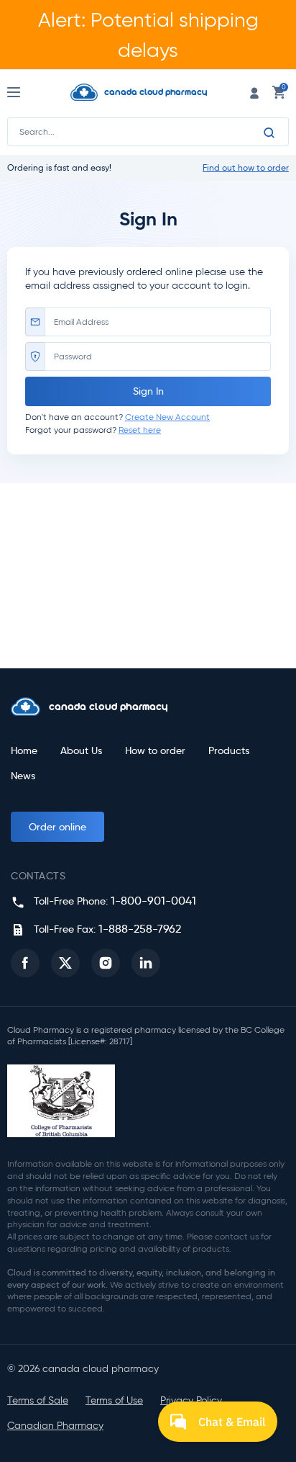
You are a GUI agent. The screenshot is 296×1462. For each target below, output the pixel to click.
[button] (25, 962)
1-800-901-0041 (153, 900)
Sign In (148, 391)
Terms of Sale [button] (37, 1400)
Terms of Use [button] (114, 1400)
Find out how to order (246, 167)
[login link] (254, 92)
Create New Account (167, 416)
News (23, 776)
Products (228, 751)
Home (24, 751)
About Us (81, 751)
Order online (57, 826)
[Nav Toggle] (27, 92)
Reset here (140, 429)
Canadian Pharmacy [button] (55, 1426)
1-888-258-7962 (139, 929)
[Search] (269, 132)
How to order (155, 751)
